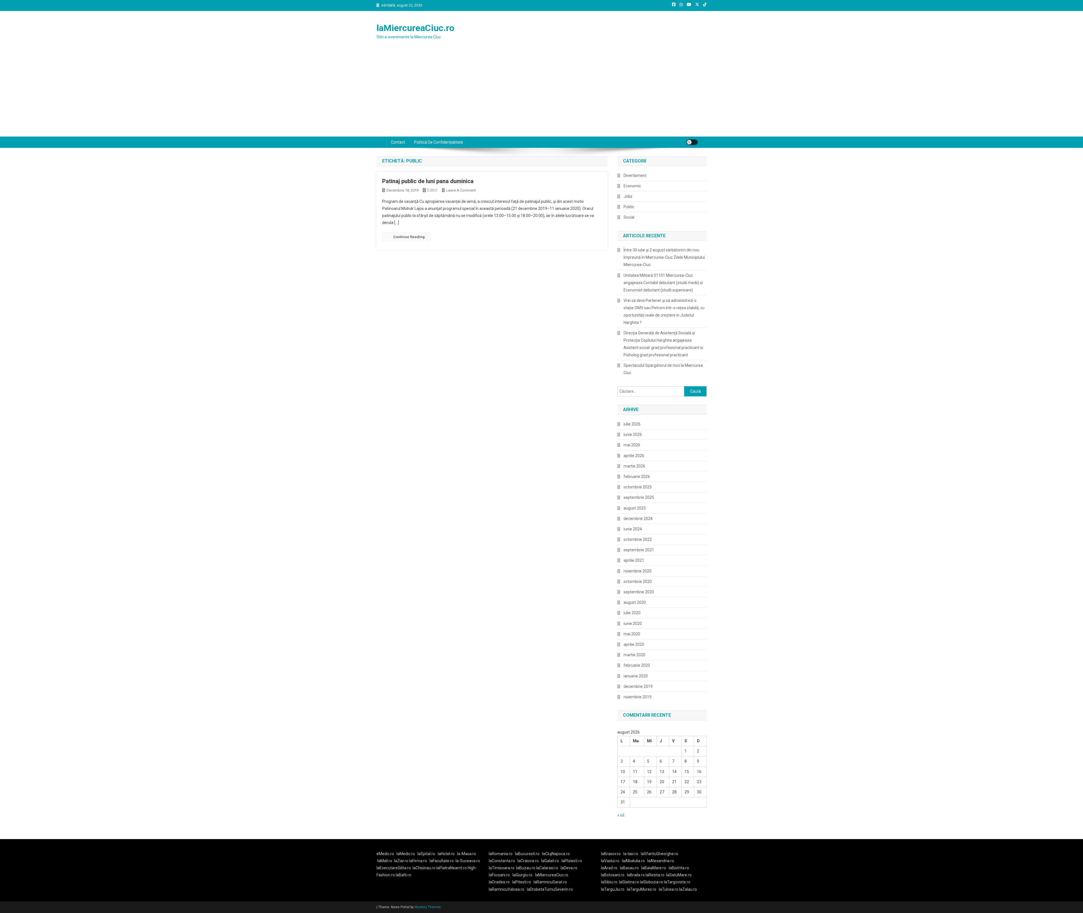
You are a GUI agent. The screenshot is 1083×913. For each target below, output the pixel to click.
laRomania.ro (500, 853)
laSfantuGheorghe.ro (659, 853)
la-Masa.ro (466, 853)
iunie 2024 (633, 529)
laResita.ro (655, 875)
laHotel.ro (446, 853)
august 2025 (635, 508)
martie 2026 (634, 466)
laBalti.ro (403, 875)
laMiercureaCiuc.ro (415, 28)
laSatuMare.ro (679, 875)
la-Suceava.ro (467, 861)
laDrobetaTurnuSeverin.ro (550, 889)
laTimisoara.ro (501, 868)
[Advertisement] (541, 94)
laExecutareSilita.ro (394, 868)
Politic (629, 207)
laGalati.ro (550, 861)
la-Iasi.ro (630, 853)
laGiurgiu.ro (523, 875)
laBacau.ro (629, 868)
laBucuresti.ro (527, 853)
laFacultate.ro (442, 861)
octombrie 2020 (638, 581)
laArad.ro (609, 868)
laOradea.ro (499, 882)
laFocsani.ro (499, 875)
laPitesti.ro (521, 882)
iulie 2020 (632, 613)
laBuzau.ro (526, 868)
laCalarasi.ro (547, 868)
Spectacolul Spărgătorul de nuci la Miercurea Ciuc (663, 369)
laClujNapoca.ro (556, 853)
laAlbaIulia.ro (633, 861)
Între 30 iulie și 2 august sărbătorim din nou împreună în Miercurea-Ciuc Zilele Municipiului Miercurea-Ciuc (664, 257)
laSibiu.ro (609, 882)
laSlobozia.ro (651, 882)
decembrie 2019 (638, 686)
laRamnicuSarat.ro (550, 882)
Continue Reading (409, 237)
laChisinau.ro (424, 868)
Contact (398, 142)
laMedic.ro (406, 853)
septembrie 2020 (639, 592)
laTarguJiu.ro (614, 889)
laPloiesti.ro (572, 861)
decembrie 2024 (638, 518)
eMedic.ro (385, 853)
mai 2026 (632, 445)
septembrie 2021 (639, 550)
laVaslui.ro (611, 861)
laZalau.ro (688, 889)
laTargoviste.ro (677, 882)
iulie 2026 (632, 424)
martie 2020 (634, 655)
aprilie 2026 (634, 455)
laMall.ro (384, 861)
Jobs (628, 196)
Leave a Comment (461, 190)
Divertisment (635, 175)
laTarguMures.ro (641, 889)
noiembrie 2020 (637, 571)
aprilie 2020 (634, 644)
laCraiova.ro (528, 861)
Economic (632, 186)
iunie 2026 (633, 434)
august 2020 (635, 602)
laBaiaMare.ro (653, 868)
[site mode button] (692, 142)
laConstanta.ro (502, 861)
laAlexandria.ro (660, 861)
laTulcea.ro (669, 889)
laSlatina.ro (629, 882)
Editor (432, 190)
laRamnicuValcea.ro (506, 889)
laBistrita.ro (679, 868)
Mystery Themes (428, 907)
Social (629, 217)
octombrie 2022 (638, 539)
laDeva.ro (569, 868)
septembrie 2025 (639, 497)
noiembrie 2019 (637, 697)
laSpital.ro (426, 853)
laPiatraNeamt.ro (451, 868)
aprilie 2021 (634, 560)
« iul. (621, 815)
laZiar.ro (401, 861)
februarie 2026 (637, 476)
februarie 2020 (637, 665)
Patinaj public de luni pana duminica (428, 181)
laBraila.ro (636, 875)
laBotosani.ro (612, 875)
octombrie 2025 (638, 487)
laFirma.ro (418, 861)
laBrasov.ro (611, 853)
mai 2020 (632, 634)
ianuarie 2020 (636, 676)
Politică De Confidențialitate (438, 142)
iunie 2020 (633, 623)
